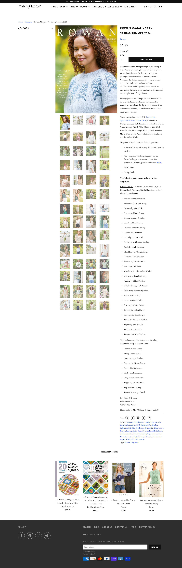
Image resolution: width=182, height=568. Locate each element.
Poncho (133, 437)
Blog (96, 527)
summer (159, 437)
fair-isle (144, 428)
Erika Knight (136, 428)
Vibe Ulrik (134, 440)
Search (87, 527)
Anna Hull (130, 422)
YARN (63, 6)
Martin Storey (125, 437)
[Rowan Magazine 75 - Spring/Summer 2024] (86, 69)
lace (121, 434)
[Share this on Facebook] (132, 418)
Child (138, 425)
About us (107, 527)
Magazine (150, 434)
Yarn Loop (91, 551)
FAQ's (133, 527)
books (127, 425)
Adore (159, 162)
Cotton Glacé (141, 120)
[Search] (155, 6)
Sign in (148, 6)
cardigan (132, 425)
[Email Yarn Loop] (48, 535)
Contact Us (121, 527)
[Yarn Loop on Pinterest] (31, 535)
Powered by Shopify (89, 554)
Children (144, 425)
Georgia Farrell (148, 431)
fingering (150, 428)
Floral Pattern (158, 428)
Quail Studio (147, 437)
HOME (55, 6)
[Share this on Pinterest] (138, 418)
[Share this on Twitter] (127, 418)
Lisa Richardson (140, 434)
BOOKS (84, 6)
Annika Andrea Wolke (142, 422)
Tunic (128, 440)
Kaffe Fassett (158, 431)
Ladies (132, 434)
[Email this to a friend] (148, 418)
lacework (126, 434)
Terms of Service (92, 534)
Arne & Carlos (156, 422)
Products (28, 22)
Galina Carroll (138, 431)
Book (122, 425)
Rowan (123, 39)
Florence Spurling (126, 431)
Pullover (139, 437)
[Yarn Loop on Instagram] (39, 535)
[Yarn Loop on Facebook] (22, 535)
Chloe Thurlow (152, 425)
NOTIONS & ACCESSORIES (106, 6)
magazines (157, 434)
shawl (154, 437)
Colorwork (124, 428)
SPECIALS (130, 6)
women (141, 440)
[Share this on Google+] (143, 418)
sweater (122, 440)
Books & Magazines (131, 443)
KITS (73, 6)
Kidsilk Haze (130, 120)
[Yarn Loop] (30, 6)
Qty (122, 55)
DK (129, 428)
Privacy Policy (147, 527)
